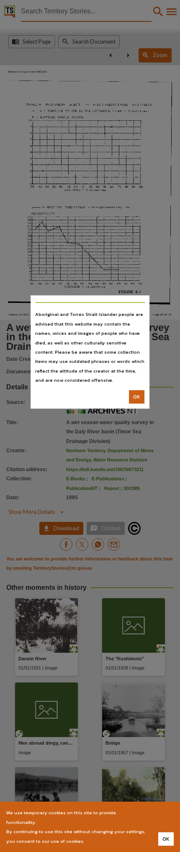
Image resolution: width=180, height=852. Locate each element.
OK (136, 397)
